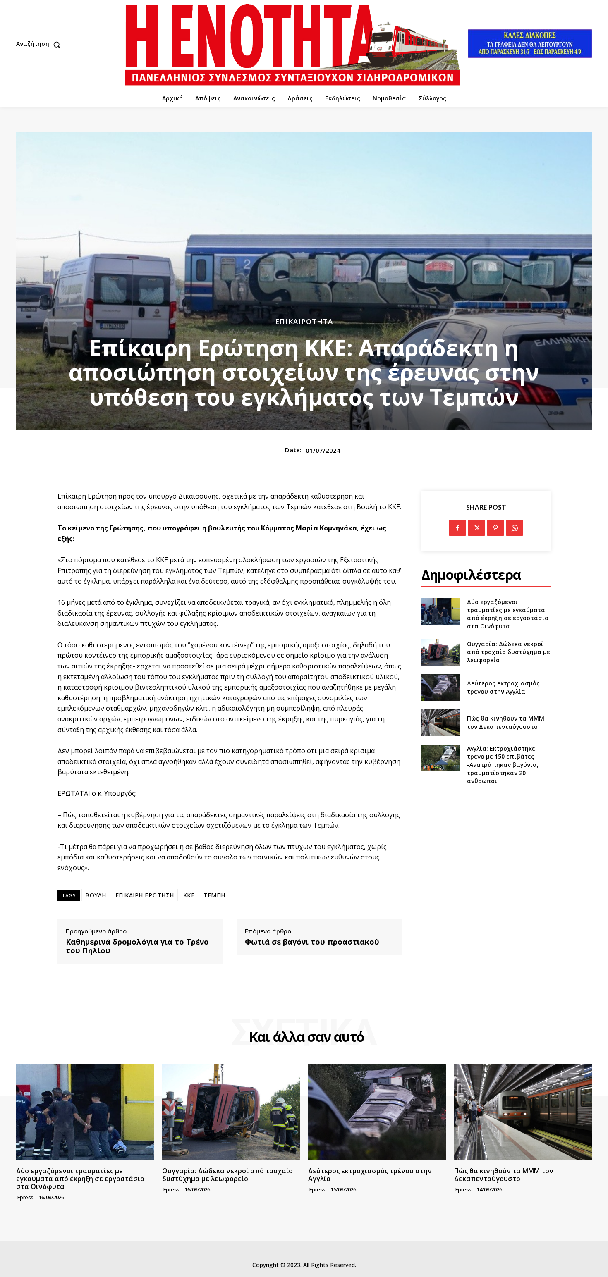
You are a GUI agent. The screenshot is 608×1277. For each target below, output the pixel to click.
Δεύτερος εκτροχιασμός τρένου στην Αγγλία (503, 687)
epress (25, 1197)
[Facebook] (457, 528)
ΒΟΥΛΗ (95, 895)
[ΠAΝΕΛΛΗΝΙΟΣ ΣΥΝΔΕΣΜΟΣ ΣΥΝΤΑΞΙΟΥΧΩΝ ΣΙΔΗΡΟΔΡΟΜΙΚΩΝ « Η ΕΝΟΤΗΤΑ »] (292, 44)
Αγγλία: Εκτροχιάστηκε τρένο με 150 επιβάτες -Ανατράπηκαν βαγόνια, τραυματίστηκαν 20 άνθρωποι (503, 765)
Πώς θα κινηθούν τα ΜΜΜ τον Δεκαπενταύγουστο (505, 722)
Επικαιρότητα (304, 321)
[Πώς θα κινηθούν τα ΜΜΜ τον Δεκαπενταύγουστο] (440, 722)
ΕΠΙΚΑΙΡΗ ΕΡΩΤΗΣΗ (144, 895)
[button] (40, 44)
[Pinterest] (495, 528)
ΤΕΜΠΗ (214, 895)
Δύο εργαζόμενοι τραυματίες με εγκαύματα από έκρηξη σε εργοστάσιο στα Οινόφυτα (507, 614)
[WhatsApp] (514, 528)
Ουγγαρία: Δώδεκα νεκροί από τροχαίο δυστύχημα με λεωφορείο (508, 652)
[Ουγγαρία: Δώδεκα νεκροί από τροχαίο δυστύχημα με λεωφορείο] (440, 652)
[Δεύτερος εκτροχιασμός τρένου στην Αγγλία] (440, 687)
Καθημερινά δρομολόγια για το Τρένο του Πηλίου (137, 946)
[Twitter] (476, 528)
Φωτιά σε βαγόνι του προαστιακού (312, 942)
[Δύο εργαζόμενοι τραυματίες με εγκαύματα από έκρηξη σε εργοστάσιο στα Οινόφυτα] (440, 611)
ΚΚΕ (189, 895)
